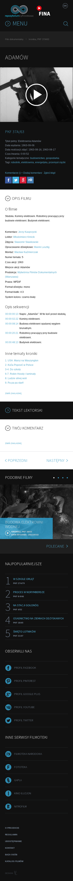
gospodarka (52, 158)
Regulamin (11, 834)
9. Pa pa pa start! (14, 382)
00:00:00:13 (11, 314)
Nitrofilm (20, 806)
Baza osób (11, 855)
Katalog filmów (14, 861)
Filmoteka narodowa (28, 754)
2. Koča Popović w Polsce (19, 365)
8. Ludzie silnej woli (16, 378)
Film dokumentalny (14, 39)
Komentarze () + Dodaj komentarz (23, 172)
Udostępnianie (13, 841)
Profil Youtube (24, 707)
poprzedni (17, 460)
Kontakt (10, 848)
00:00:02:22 (11, 318)
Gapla (18, 780)
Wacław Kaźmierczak (26, 252)
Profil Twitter (23, 720)
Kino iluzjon (22, 793)
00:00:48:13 (11, 342)
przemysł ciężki (57, 162)
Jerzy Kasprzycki (27, 232)
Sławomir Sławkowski (26, 242)
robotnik (15, 162)
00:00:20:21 (11, 333)
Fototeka (20, 767)
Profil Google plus (27, 694)
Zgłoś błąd (49, 172)
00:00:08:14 (11, 323)
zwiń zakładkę (13, 393)
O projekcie (12, 828)
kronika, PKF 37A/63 (39, 39)
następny (55, 460)
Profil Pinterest (25, 681)
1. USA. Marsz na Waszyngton (21, 360)
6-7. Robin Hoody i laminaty (20, 373)
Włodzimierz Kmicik (24, 237)
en (65, 6)
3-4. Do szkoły (13, 369)
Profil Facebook (25, 667)
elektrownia (27, 162)
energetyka (41, 162)
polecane (55, 546)
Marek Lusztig (41, 247)
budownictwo (37, 158)
